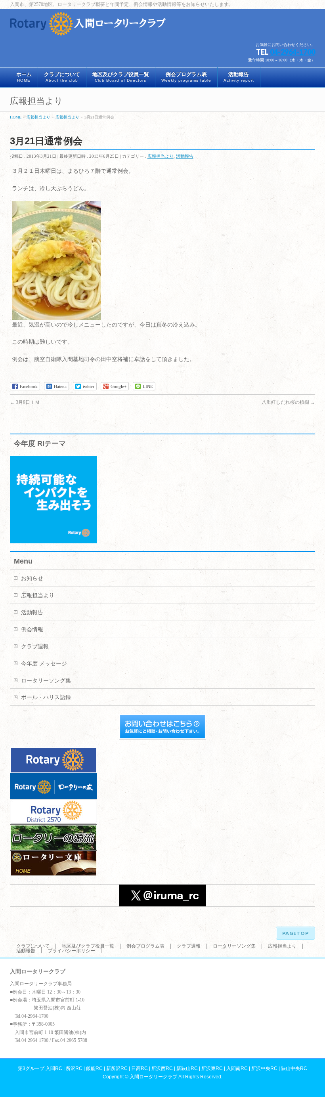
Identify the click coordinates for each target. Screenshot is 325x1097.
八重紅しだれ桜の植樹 (288, 402)
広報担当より (160, 156)
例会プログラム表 (145, 946)
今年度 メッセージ (44, 664)
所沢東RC (212, 1068)
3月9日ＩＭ (25, 402)
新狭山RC (187, 1068)
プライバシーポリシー (71, 951)
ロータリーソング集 (46, 681)
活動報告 (184, 156)
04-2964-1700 (292, 52)
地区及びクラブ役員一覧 (88, 946)
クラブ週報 (35, 647)
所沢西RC (162, 1068)
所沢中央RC (264, 1068)
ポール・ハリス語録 (46, 697)
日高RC (139, 1068)
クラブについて (33, 946)
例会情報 (32, 630)
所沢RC (74, 1068)
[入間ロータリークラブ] (89, 26)
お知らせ (32, 578)
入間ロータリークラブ (153, 1077)
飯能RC (94, 1068)
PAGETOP (295, 933)
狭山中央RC (294, 1068)
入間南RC (237, 1068)
